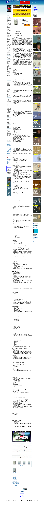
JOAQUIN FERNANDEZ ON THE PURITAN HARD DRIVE (9, 27)
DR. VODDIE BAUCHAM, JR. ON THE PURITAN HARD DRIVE (9, 19)
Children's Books (8, 78)
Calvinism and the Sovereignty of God (8, 75)
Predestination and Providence (8, 112)
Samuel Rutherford (8, 131)
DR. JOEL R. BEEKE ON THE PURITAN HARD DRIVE (9, 21)
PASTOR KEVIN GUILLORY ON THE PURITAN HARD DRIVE (9, 30)
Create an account (19, 0)
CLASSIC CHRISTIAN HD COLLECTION (9, 81)
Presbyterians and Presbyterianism (8, 114)
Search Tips (37, 2)
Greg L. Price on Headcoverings (8, 100)
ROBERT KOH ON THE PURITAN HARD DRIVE (8, 58)
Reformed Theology (14, 478)
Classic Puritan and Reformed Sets (8, 82)
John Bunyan (8, 104)
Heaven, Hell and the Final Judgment (15, 485)
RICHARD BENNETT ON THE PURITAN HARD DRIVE (9, 32)
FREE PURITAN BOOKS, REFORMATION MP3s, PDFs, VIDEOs (9, 98)
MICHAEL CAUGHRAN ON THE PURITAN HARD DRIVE (9, 53)
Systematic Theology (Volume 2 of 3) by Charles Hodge (24, 465)
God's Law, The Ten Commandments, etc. (8, 99)
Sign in (16, 0)
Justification (13, 480)
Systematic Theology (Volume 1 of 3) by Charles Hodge (19, 465)
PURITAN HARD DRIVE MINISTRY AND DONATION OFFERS (9, 64)
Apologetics (7, 67)
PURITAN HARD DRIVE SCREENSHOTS (8, 63)
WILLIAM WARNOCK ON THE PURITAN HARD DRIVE (9, 57)
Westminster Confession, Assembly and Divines (9, 139)
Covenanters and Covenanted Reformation (9, 86)
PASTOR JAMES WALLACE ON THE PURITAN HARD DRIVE (9, 35)
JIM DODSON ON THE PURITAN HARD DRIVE (8, 45)
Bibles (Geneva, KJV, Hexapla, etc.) (8, 71)
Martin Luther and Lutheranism (8, 110)
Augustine (7, 69)
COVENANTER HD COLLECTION (8, 85)
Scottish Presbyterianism (9, 133)
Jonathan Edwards (8, 106)
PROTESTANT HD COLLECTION (8, 116)
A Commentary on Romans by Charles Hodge (14, 472)
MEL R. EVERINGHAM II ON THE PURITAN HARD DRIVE (9, 49)
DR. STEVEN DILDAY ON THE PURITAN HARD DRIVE (9, 39)
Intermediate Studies (14, 477)
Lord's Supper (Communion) (9, 109)
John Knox (7, 105)
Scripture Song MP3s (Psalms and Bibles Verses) (9, 134)
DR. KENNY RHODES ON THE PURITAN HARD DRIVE (9, 33)
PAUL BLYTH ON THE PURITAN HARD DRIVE (8, 50)
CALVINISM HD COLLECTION (8, 76)
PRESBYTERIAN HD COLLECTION (8, 113)
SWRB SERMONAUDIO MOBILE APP (8, 66)
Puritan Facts (8, 118)
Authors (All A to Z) (8, 140)
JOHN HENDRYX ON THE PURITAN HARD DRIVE (9, 29)
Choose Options (8, 152)
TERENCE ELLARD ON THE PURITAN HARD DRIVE (8, 42)
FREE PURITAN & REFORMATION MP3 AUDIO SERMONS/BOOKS (9, 96)
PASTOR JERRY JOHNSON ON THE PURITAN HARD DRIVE (8, 43)
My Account (7, 0)
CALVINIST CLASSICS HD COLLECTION (9, 77)
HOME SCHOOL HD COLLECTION (8, 103)
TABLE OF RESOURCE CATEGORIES (8, 65)
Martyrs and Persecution (9, 111)
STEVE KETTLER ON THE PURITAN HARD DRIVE (9, 51)
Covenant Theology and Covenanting (8, 84)
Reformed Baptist (8, 124)
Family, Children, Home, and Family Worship (9, 93)
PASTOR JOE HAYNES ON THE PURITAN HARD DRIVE (9, 38)
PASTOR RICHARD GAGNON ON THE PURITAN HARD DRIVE (8, 36)
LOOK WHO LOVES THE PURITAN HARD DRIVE (9, 108)
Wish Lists (12, 0)
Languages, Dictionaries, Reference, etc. (9, 107)
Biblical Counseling (8, 72)
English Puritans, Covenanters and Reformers (9, 92)
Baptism (7, 70)
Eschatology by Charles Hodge (14, 465)
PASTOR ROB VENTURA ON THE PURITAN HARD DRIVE (9, 17)
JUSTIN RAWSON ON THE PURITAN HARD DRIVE (9, 34)
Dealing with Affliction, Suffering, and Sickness (8, 89)
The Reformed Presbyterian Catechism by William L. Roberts (9, 153)
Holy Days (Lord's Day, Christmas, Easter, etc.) (8, 102)
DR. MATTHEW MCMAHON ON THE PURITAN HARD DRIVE (9, 23)
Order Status (10, 0)
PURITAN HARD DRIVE (8, 121)
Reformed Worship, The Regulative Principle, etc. (8, 129)
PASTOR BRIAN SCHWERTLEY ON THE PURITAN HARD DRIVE (9, 46)
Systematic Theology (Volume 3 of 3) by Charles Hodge (29, 465)
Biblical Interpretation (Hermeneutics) (8, 73)
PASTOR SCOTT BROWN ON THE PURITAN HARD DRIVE (9, 24)
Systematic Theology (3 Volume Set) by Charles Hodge (36, 240)
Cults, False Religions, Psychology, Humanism (8, 88)
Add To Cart (8, 162)
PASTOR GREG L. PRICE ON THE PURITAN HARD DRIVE (9, 22)
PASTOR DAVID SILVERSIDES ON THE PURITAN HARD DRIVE (8, 28)
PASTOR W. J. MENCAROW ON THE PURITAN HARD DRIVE (9, 26)
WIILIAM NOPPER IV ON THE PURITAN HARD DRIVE (9, 54)
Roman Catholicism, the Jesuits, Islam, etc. (8, 130)
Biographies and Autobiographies (8, 74)
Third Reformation (8, 138)
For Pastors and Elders (8, 95)
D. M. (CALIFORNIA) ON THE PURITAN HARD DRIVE (9, 52)
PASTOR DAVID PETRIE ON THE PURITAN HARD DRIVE (9, 44)
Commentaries (8, 83)
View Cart (15, 0)
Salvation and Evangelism (14, 479)
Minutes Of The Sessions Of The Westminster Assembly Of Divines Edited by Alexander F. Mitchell (9, 156)
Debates (7, 90)
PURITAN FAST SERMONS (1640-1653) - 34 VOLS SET (9, 119)
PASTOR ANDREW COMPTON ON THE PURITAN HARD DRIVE (8, 40)
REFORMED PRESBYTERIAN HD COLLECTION (8, 127)
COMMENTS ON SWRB (8, 61)
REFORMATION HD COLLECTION (8, 122)
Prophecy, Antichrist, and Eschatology (15, 483)
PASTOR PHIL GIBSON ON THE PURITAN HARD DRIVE (9, 48)
